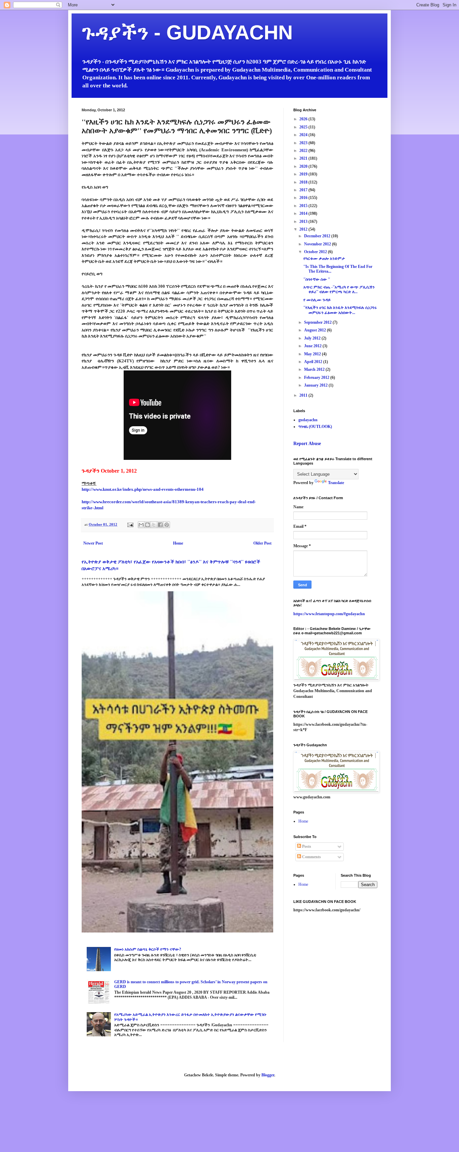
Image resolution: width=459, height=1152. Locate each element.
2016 (303, 197)
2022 (303, 150)
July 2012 (313, 338)
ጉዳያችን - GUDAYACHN (187, 32)
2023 (303, 143)
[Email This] (141, 524)
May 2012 (313, 354)
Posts (306, 846)
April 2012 (313, 361)
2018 (303, 182)
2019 (303, 174)
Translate (336, 482)
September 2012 (318, 322)
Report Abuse (307, 443)
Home (178, 543)
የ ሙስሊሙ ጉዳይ (317, 299)
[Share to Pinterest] (166, 524)
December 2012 (317, 236)
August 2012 (315, 330)
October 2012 (316, 251)
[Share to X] (154, 524)
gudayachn (308, 420)
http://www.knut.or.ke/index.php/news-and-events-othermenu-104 (143, 489)
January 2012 (316, 385)
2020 (303, 166)
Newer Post (93, 543)
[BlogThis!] (147, 524)
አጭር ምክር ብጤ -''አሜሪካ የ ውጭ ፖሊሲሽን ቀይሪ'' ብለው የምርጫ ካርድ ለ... (339, 289)
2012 (303, 229)
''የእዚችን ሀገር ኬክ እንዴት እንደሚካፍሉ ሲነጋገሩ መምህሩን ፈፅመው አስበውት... (340, 310)
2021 (303, 158)
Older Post (262, 543)
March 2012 (315, 369)
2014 (303, 213)
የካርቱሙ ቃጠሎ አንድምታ (324, 258)
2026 (303, 119)
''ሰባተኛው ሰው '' (316, 279)
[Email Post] (130, 524)
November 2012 (318, 244)
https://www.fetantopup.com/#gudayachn (329, 613)
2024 (303, 134)
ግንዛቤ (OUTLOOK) (315, 426)
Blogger (267, 1075)
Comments (311, 857)
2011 (303, 395)
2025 (303, 127)
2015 (303, 205)
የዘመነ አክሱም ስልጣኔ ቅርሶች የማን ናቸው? (147, 949)
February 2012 (317, 377)
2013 (303, 221)
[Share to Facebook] (160, 524)
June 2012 (313, 346)
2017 (303, 190)
